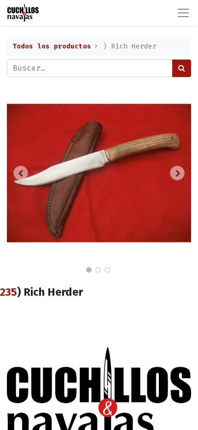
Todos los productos (51, 46)
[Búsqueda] (181, 68)
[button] (21, 173)
